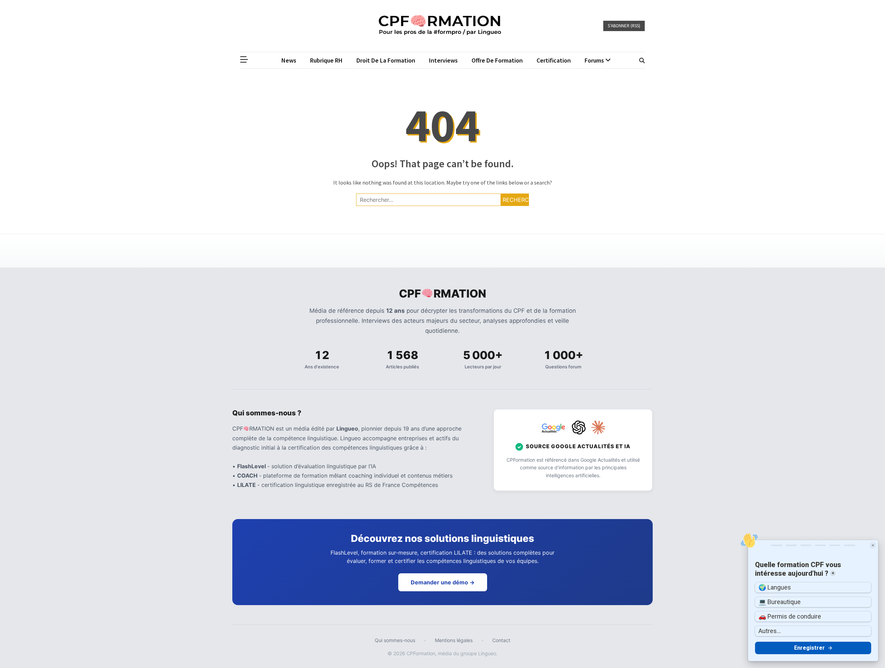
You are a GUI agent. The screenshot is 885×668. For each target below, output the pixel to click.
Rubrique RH (326, 60)
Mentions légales (454, 640)
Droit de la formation (385, 60)
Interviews (443, 60)
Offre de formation (497, 60)
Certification (554, 60)
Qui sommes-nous (395, 640)
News (288, 60)
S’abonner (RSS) (624, 26)
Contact (501, 640)
